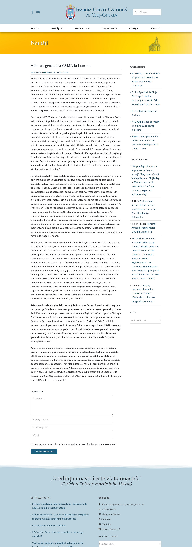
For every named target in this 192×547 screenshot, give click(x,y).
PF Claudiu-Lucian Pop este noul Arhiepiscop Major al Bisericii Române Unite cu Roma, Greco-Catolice (145, 270)
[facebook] (32, 12)
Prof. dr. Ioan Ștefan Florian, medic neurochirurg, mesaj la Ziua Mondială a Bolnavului (144, 208)
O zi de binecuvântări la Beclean (49, 525)
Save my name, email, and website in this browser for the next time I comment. (75, 444)
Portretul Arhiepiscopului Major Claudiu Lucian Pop (144, 227)
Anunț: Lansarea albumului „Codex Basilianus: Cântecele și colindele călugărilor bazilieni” (143, 293)
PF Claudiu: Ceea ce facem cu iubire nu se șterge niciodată (145, 125)
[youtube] (38, 12)
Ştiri (66, 72)
